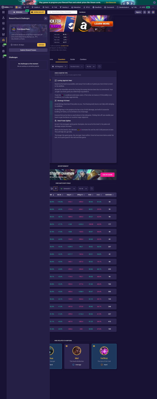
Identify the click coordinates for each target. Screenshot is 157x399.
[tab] (51, 59)
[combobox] (62, 12)
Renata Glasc (63, 48)
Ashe (60, 50)
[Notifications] (144, 12)
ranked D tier (64, 46)
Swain (64, 50)
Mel (57, 50)
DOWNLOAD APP (39, 12)
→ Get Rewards (110, 2)
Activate (41, 45)
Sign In (138, 12)
